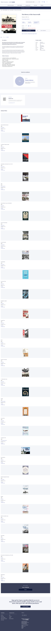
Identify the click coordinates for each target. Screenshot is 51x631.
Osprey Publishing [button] (11, 5)
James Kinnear (2, 205)
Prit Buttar (2, 342)
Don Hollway (2, 362)
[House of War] (25, 411)
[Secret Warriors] (25, 450)
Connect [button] (42, 5)
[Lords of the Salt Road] (25, 216)
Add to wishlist (43, 30)
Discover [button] (35, 5)
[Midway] (25, 489)
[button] (44, 2)
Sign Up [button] (25, 589)
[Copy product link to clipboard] (8, 37)
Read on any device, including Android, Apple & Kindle (29, 33)
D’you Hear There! (3, 281)
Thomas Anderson (29, 80)
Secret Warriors (3, 457)
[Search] (39, 2)
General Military (12, 10)
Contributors (28, 5)
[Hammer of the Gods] (25, 352)
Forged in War (3, 320)
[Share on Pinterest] (5, 37)
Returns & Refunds (11, 618)
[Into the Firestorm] (25, 235)
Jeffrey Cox (2, 518)
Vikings (2, 398)
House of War (3, 418)
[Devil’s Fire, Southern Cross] (25, 509)
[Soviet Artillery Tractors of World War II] (25, 196)
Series (8, 10)
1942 (1, 183)
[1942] (25, 176)
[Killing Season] (25, 568)
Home (1, 10)
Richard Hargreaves (3, 186)
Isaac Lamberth (2, 264)
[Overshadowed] (25, 255)
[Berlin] (25, 333)
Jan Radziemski (2, 127)
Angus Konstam (2, 225)
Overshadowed (3, 261)
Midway (2, 496)
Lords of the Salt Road (4, 222)
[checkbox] (24, 22)
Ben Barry (2, 557)
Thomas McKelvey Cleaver (4, 440)
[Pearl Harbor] (25, 528)
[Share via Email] (7, 37)
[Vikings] (25, 392)
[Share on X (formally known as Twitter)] (4, 37)
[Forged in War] (25, 313)
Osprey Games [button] (19, 5)
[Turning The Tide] (25, 431)
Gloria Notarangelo (3, 401)
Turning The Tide (3, 437)
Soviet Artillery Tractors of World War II (6, 203)
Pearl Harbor (2, 535)
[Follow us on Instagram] (24, 615)
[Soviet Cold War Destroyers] (25, 118)
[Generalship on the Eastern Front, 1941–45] (25, 157)
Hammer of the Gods (4, 359)
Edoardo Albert (2, 479)
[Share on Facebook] (3, 37)
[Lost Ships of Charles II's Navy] (25, 137)
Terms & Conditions (3, 617)
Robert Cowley (2, 577)
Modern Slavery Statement (4, 618)
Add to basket (28, 30)
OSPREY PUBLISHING (5, 10)
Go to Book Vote (11, 102)
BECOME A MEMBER (25, 606)
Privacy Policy (2, 616)
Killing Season (3, 574)
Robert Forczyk (2, 166)
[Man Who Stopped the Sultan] (25, 470)
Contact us (10, 616)
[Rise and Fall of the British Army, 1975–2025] (25, 548)
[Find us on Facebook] (22, 615)
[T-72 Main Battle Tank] (25, 372)
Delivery (10, 617)
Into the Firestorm (3, 242)
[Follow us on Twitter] (26, 615)
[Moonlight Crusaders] (25, 294)
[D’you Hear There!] (25, 274)
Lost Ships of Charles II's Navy (5, 144)
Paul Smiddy (2, 303)
